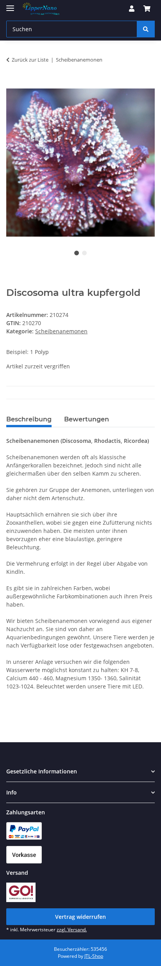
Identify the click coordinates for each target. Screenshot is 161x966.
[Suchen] (146, 29)
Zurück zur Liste (30, 59)
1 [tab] (76, 253)
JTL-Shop (93, 956)
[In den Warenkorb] (12, 84)
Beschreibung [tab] (29, 419)
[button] (132, 8)
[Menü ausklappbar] (10, 5)
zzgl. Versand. (72, 929)
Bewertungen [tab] (86, 419)
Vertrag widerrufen (80, 916)
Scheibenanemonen (61, 331)
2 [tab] (84, 253)
